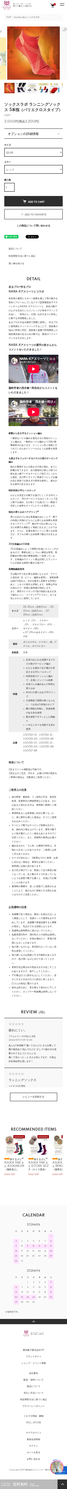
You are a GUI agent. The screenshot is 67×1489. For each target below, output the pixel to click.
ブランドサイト (33, 1356)
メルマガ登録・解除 (34, 1416)
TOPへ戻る (33, 1321)
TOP (8, 17)
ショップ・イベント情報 (33, 1363)
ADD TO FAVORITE (35, 214)
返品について (15, 248)
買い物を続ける (16, 263)
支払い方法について (34, 1393)
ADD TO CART (36, 201)
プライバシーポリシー (33, 1406)
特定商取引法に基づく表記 (22, 256)
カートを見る (33, 1452)
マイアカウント (33, 1433)
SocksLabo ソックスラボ (26, 17)
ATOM (37, 1422)
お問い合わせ (33, 1459)
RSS (28, 1422)
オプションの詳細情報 (23, 133)
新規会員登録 (33, 1439)
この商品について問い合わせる (33, 225)
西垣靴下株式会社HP (33, 1350)
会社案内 (33, 1373)
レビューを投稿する (33, 1096)
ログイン (33, 1446)
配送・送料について (34, 1380)
